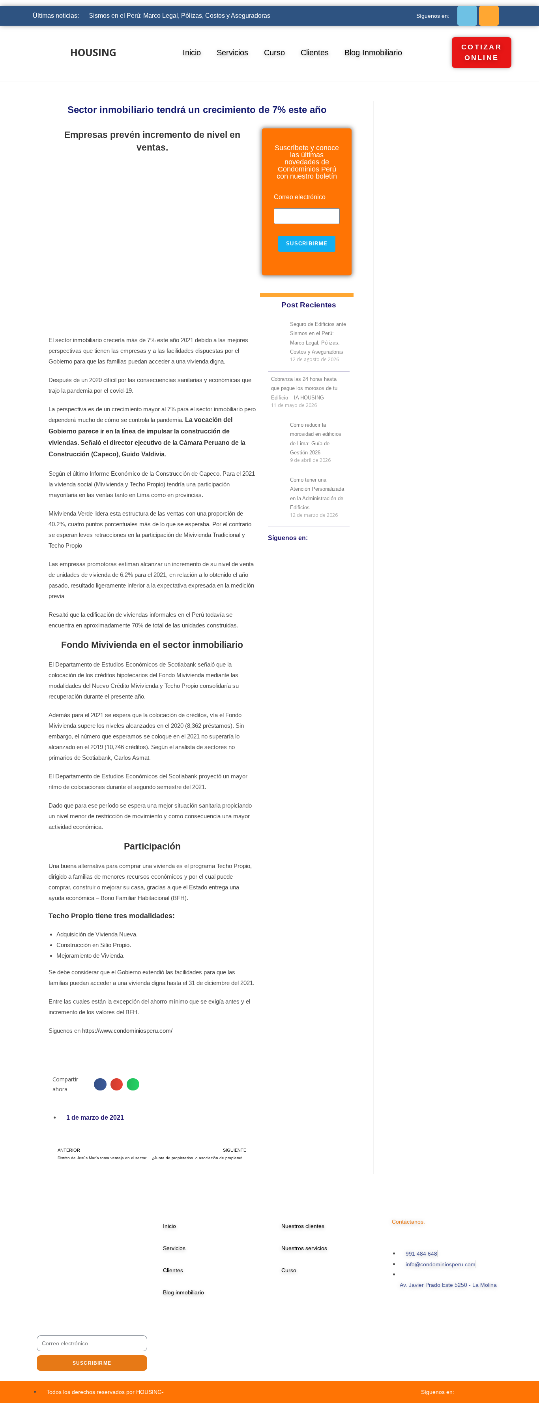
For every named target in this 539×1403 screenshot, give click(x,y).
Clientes (315, 52)
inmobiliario (87, 340)
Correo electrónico (300, 197)
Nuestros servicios (304, 1248)
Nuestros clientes (302, 1226)
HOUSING (93, 52)
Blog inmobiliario (183, 1292)
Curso (274, 52)
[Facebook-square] (467, 16)
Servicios (232, 52)
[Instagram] (489, 16)
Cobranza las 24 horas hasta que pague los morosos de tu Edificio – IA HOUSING (304, 388)
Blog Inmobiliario (373, 52)
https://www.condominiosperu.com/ (127, 1030)
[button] (100, 1084)
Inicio (192, 52)
